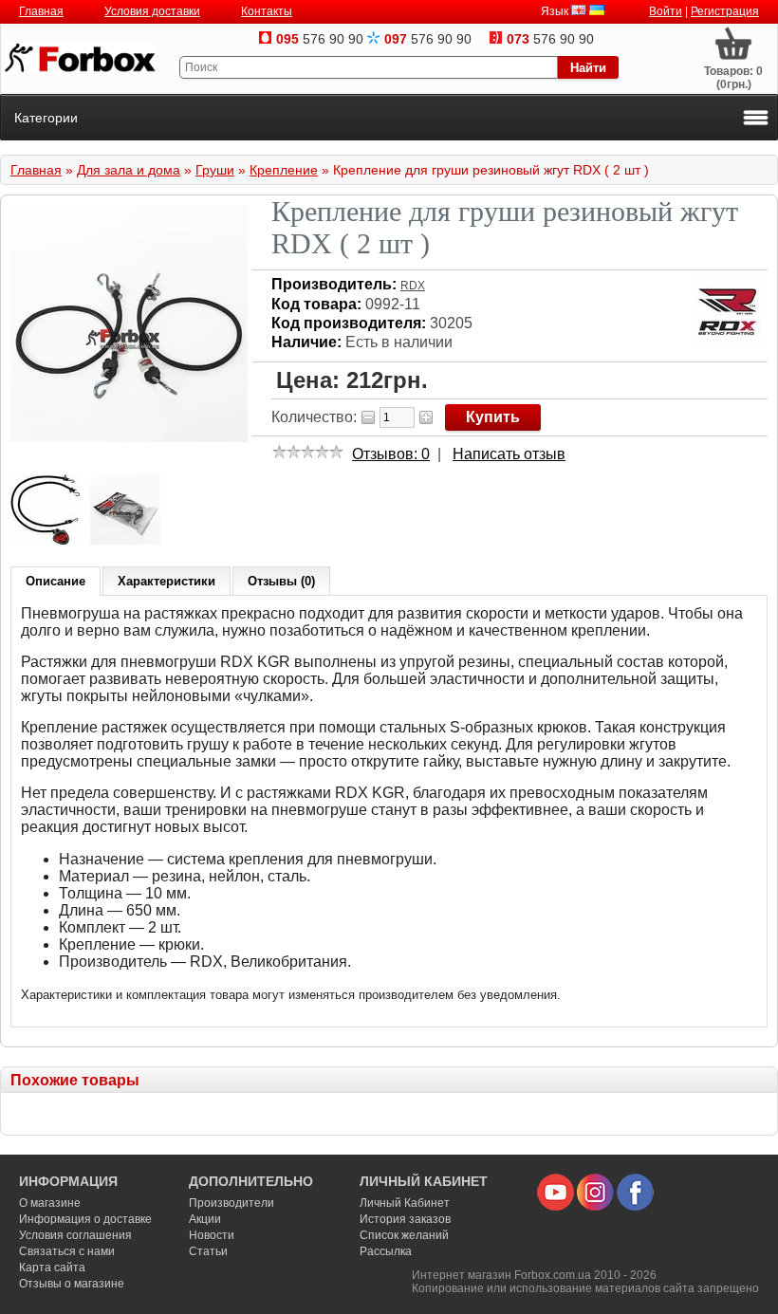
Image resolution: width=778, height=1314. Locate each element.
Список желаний (404, 1235)
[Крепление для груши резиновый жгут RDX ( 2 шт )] (129, 438)
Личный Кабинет (405, 1203)
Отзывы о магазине (71, 1283)
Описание (55, 581)
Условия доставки (152, 11)
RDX (412, 285)
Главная (41, 11)
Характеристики (166, 581)
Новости (211, 1235)
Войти (665, 11)
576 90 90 (319, 38)
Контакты (266, 11)
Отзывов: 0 (391, 454)
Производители (231, 1203)
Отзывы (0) (281, 581)
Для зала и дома (128, 169)
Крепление (284, 169)
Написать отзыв (509, 454)
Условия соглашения (75, 1235)
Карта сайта (52, 1267)
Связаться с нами (67, 1251)
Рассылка (386, 1251)
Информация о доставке (85, 1219)
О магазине (50, 1203)
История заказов (405, 1219)
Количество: (314, 417)
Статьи (208, 1251)
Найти (588, 68)
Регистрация (725, 11)
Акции (205, 1219)
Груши (214, 169)
